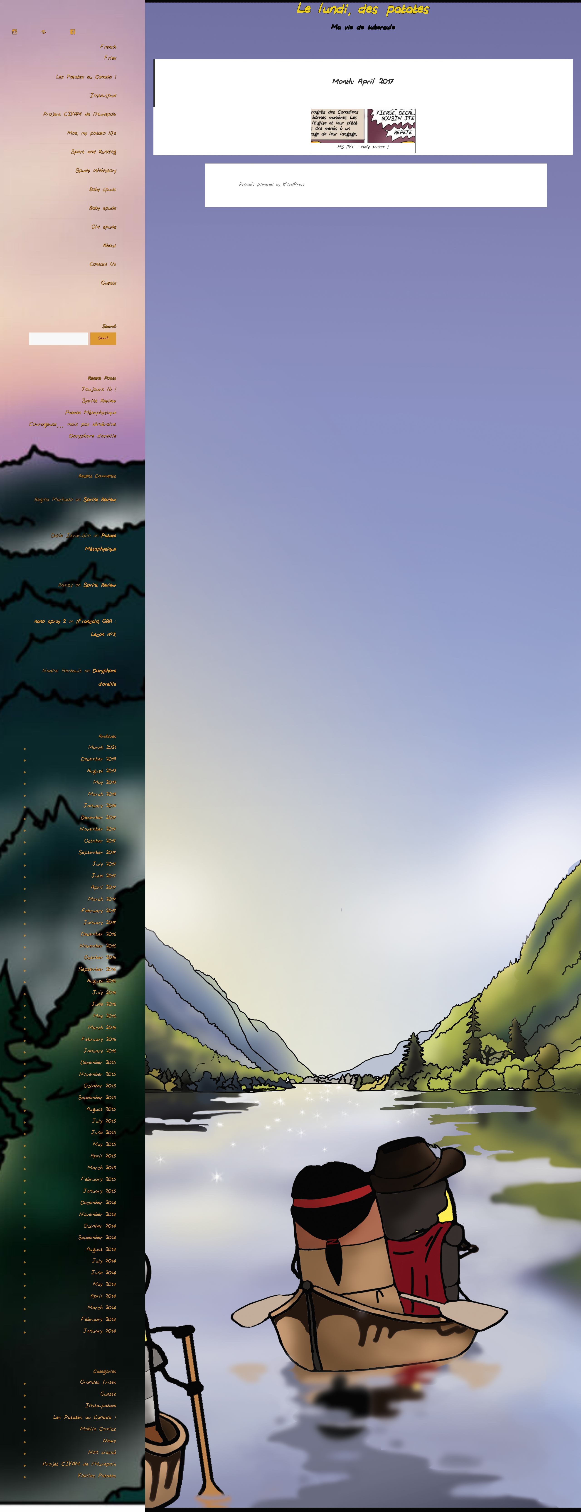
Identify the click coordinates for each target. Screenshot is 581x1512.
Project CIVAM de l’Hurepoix (79, 115)
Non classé (102, 1453)
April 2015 (103, 1157)
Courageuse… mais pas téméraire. (72, 425)
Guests (108, 284)
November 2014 (97, 1215)
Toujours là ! (99, 390)
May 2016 (104, 1017)
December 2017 (98, 819)
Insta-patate (100, 1407)
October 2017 (100, 842)
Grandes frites (98, 1383)
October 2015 (100, 1087)
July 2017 (104, 865)
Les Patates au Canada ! (86, 78)
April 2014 (103, 1297)
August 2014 (101, 1250)
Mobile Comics (98, 1430)
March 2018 (102, 795)
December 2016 (98, 935)
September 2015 (97, 1099)
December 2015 (98, 1063)
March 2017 (102, 900)
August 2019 (101, 772)
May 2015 (104, 1145)
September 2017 (97, 853)
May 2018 (104, 783)
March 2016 (102, 1029)
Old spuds (104, 228)
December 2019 (98, 760)
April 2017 (103, 888)
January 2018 (100, 807)
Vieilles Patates (97, 1477)
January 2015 (99, 1192)
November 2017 (98, 830)
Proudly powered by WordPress (272, 185)
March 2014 (102, 1309)
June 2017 (103, 877)
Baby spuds (102, 190)
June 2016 (103, 1005)
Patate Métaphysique (90, 414)
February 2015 (98, 1180)
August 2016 (101, 982)
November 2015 (97, 1075)
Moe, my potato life (91, 134)
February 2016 (98, 1040)
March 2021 (102, 748)
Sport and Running (93, 152)
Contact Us (103, 265)
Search (109, 327)
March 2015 (102, 1169)
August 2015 (101, 1110)
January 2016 (100, 1052)
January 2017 (100, 924)
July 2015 (104, 1122)
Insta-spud (103, 96)
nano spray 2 (50, 622)
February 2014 (98, 1320)
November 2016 (98, 947)
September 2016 (97, 970)
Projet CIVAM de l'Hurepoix (79, 1465)
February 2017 (98, 912)
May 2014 (104, 1285)
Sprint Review (99, 402)
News (109, 1442)
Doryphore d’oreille (92, 437)
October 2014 (100, 1227)
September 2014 (97, 1239)
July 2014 (104, 1262)
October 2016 (100, 958)
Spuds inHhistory (96, 171)
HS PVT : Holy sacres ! (363, 148)
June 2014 (103, 1274)
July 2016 (104, 994)
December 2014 (98, 1204)
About (109, 246)
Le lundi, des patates (363, 11)
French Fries (108, 53)
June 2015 (103, 1134)
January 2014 (99, 1332)
